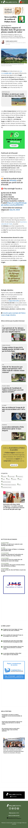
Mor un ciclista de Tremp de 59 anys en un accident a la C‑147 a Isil (13, 635)
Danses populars (6, 345)
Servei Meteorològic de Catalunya (9, 484)
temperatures (20, 476)
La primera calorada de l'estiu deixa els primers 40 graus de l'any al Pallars (12, 555)
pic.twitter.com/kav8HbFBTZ (12, 205)
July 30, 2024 (14, 210)
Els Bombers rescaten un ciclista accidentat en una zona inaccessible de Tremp (12, 716)
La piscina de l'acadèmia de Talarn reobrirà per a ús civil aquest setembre (12, 390)
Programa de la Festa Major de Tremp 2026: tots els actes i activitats (12, 630)
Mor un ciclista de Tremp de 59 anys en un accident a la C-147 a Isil (13, 409)
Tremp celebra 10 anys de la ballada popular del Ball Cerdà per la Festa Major (13, 349)
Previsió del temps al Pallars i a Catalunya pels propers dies (12, 550)
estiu (9, 479)
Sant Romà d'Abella (6, 481)
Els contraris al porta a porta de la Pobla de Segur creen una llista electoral (10, 730)
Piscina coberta (6, 385)
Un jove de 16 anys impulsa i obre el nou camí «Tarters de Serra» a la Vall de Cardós (13, 648)
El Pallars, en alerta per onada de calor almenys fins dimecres (13, 95)
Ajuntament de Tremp (7, 487)
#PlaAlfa (13, 180)
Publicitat (3, 822)
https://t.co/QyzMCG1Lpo (17, 203)
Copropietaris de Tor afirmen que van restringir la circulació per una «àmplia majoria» (13, 330)
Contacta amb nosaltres (11, 822)
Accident (4, 405)
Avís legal (19, 822)
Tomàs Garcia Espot (11, 41)
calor (10, 73)
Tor (3, 325)
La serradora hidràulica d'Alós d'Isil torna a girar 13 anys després (13, 428)
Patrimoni (4, 424)
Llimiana (14, 479)
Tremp (20, 479)
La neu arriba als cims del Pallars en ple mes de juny (13, 570)
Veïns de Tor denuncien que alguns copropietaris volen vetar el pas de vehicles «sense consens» (13, 369)
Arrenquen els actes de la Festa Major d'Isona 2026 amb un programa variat (13, 641)
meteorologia (6, 91)
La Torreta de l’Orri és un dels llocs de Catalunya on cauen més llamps (11, 560)
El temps (4, 476)
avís (19, 484)
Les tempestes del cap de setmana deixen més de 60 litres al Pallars (13, 565)
